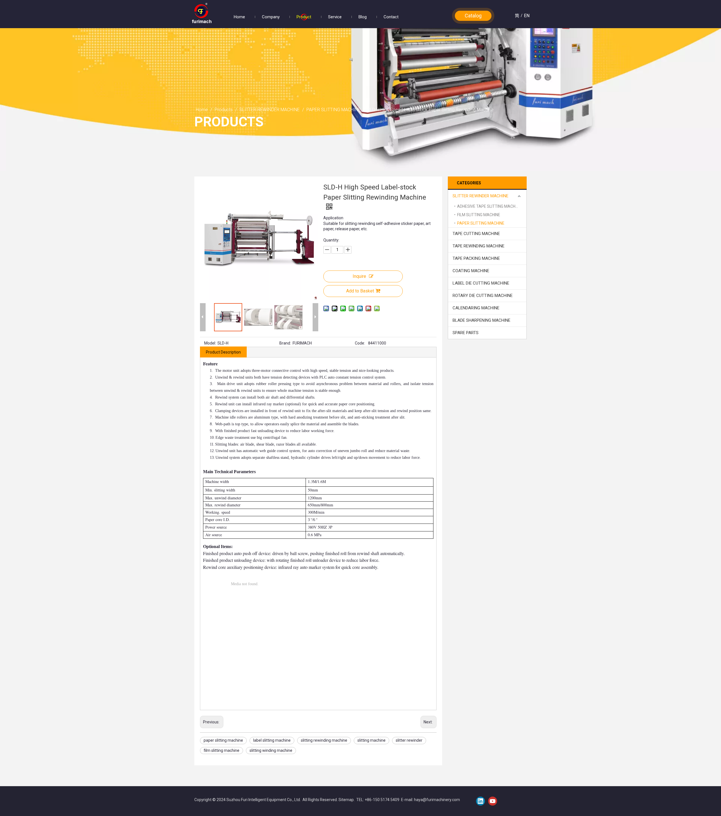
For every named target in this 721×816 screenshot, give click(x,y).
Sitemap (346, 799)
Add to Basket (360, 291)
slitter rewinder (409, 740)
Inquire (359, 276)
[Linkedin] (480, 801)
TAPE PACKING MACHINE (476, 258)
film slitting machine (221, 750)
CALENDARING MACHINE (476, 307)
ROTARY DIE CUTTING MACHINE (483, 295)
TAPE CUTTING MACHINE (476, 233)
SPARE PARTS (466, 332)
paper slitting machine (223, 740)
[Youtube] (492, 801)
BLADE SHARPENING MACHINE (481, 320)
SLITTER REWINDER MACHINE (480, 195)
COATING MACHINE (471, 270)
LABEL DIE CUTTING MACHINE (481, 283)
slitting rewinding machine (324, 740)
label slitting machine (272, 740)
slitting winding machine (271, 750)
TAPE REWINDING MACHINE (478, 246)
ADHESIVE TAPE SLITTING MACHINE (489, 206)
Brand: (285, 343)
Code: (360, 343)
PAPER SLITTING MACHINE (480, 223)
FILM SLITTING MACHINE (478, 215)
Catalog (473, 16)
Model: (210, 343)
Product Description (223, 352)
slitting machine (371, 740)
